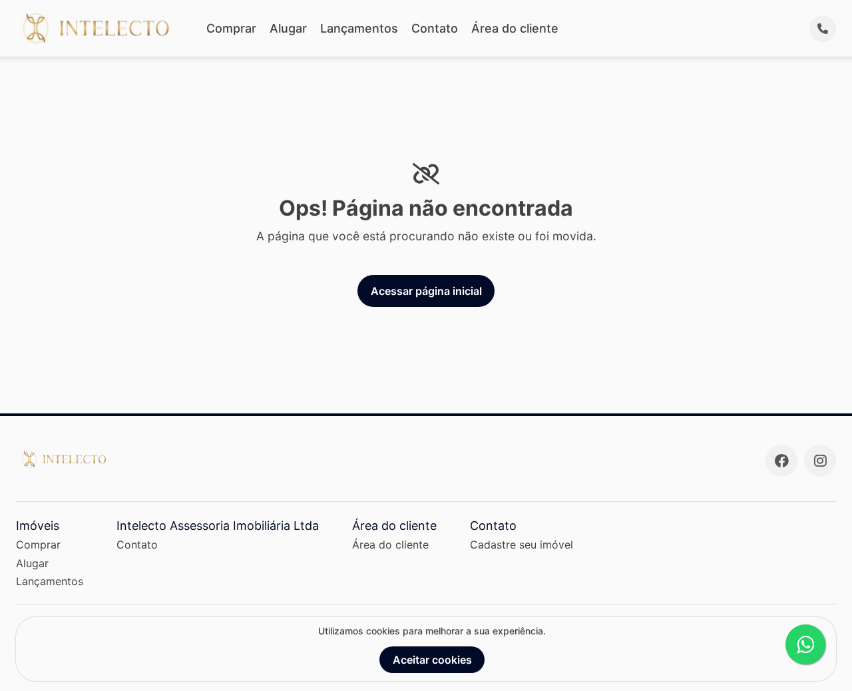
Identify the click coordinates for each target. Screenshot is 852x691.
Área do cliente (514, 28)
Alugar (288, 28)
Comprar (231, 28)
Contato (434, 28)
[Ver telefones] (822, 28)
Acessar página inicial (426, 291)
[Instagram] (820, 461)
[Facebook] (781, 461)
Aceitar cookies (432, 659)
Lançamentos (359, 28)
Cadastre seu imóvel (521, 544)
